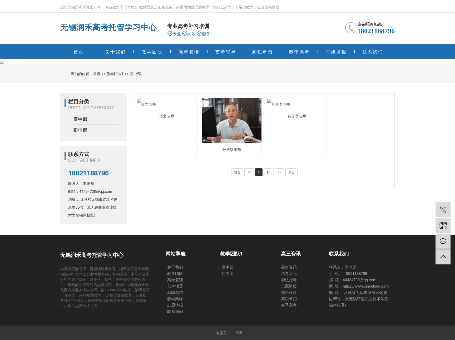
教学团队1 (115, 73)
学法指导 (289, 279)
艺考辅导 (225, 51)
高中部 (135, 73)
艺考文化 (289, 273)
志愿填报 (336, 51)
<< (249, 172)
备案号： (223, 332)
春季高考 (299, 51)
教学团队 (152, 51)
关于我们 (115, 51)
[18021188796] (443, 209)
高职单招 (262, 51)
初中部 (80, 130)
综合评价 (289, 292)
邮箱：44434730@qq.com (90, 191)
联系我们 (372, 51)
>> (279, 172)
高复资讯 (289, 267)
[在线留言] (443, 241)
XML (239, 332)
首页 (78, 51)
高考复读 (189, 51)
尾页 (291, 172)
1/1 (268, 172)
